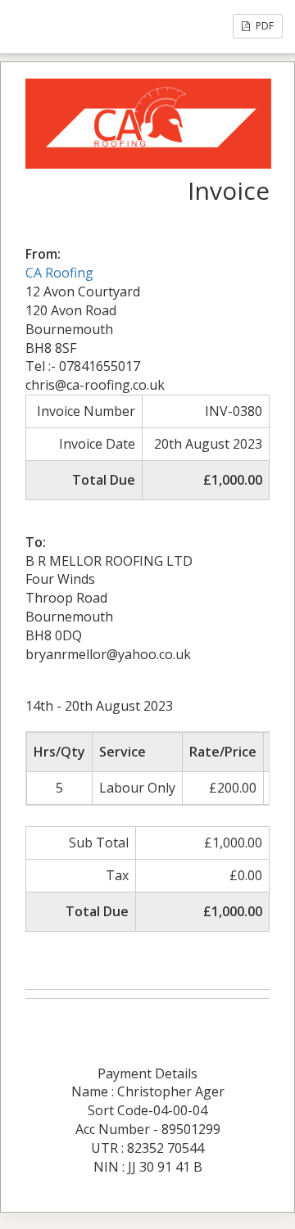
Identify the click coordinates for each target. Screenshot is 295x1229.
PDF (263, 26)
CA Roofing (59, 273)
